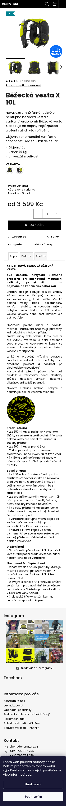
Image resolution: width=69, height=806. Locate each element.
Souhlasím (33, 796)
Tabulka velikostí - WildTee (22, 723)
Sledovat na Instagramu (37, 668)
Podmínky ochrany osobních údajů (27, 714)
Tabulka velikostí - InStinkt (21, 728)
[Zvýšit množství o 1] (56, 213)
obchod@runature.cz (24, 746)
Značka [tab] (41, 256)
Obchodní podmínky (17, 710)
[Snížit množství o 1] (38, 213)
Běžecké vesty (43, 244)
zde (28, 774)
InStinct (25, 193)
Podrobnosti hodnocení (23, 85)
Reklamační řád (14, 719)
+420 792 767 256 (22, 751)
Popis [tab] (13, 256)
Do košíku (37, 225)
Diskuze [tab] (26, 256)
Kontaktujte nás (14, 701)
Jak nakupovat (13, 705)
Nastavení (33, 784)
